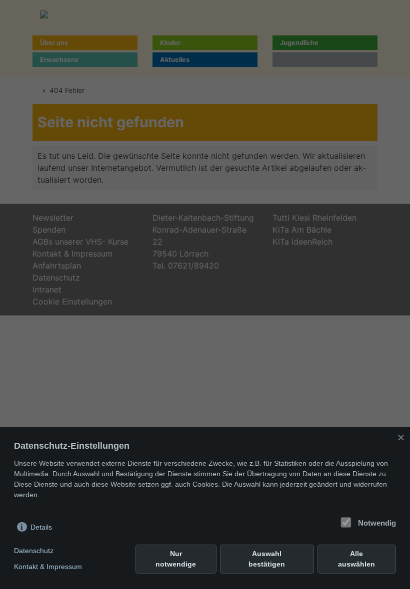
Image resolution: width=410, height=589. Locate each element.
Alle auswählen (356, 559)
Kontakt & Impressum (48, 567)
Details (41, 527)
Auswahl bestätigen (266, 559)
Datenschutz (34, 551)
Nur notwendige (176, 559)
